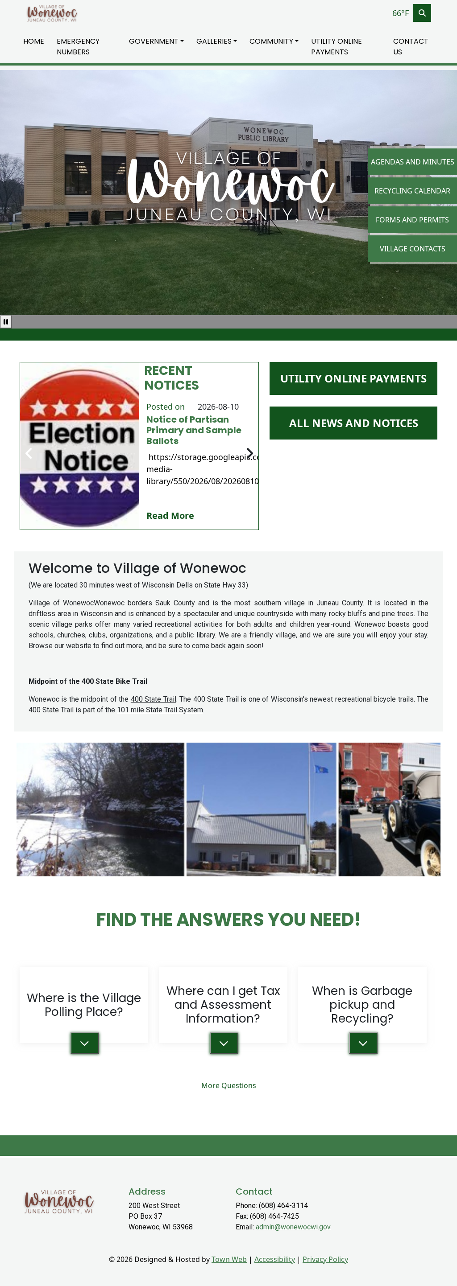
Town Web (229, 1259)
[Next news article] (249, 453)
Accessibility (274, 1259)
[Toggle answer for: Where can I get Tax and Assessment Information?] (224, 1043)
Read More (170, 515)
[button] (159, 41)
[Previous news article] (29, 453)
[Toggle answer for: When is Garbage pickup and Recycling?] (363, 1043)
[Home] (52, 13)
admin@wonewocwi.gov (293, 1227)
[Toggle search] (422, 13)
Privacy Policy (325, 1259)
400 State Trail (153, 699)
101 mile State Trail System (160, 710)
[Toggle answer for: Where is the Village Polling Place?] (85, 1043)
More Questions (228, 1085)
